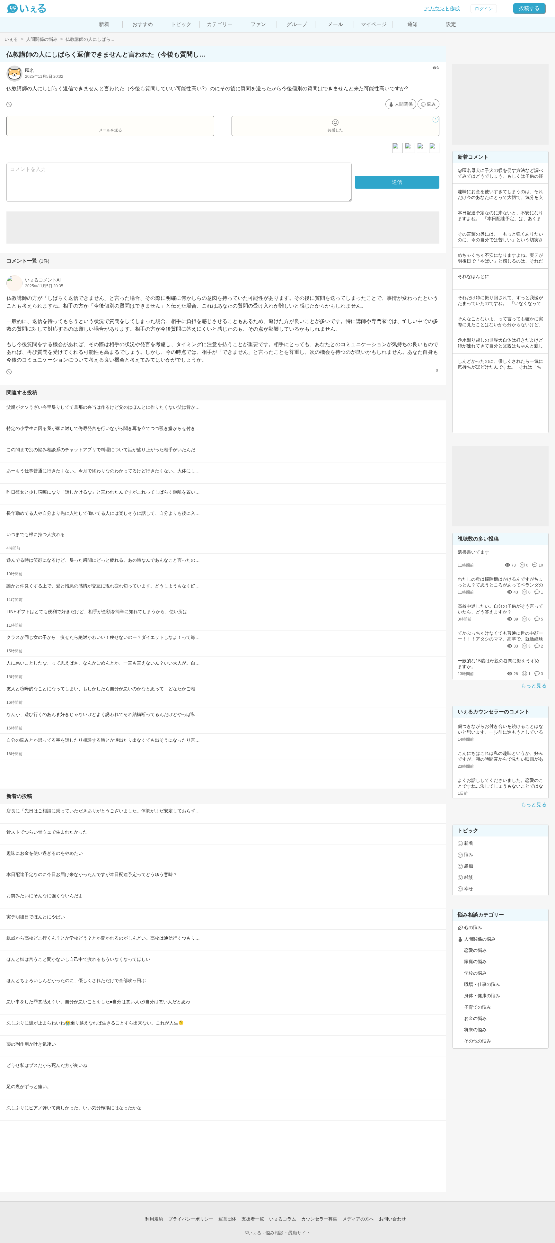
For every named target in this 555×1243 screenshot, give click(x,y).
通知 (412, 24)
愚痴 (468, 866)
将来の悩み (475, 1029)
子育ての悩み (477, 1007)
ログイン (484, 8)
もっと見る (534, 685)
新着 (104, 24)
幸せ (468, 888)
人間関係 (404, 104)
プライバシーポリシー (190, 1218)
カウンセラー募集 (319, 1218)
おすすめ (142, 24)
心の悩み (473, 927)
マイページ (374, 24)
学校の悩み (475, 973)
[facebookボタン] (410, 148)
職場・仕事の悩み (482, 984)
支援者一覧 (253, 1218)
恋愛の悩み (475, 950)
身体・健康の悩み (482, 995)
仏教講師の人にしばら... (90, 39)
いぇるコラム (282, 1218)
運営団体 (227, 1218)
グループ (296, 24)
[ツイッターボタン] (422, 148)
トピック (181, 24)
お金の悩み (475, 1018)
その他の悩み (477, 1040)
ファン (258, 24)
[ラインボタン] (434, 148)
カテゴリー (220, 24)
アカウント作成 (442, 8)
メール (335, 24)
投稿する (529, 8)
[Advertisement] (223, 227)
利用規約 (154, 1218)
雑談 (468, 877)
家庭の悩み (475, 961)
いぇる (11, 39)
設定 (451, 24)
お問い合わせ (392, 1218)
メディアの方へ (358, 1218)
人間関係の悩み (41, 39)
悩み (431, 104)
